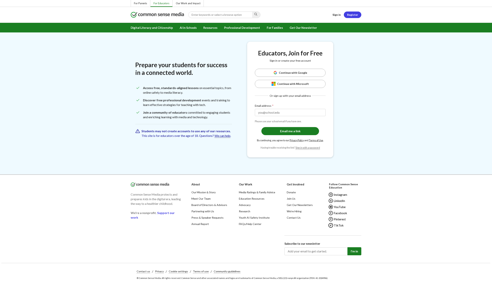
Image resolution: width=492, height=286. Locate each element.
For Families (275, 27)
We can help (222, 135)
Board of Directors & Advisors (209, 205)
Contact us (143, 271)
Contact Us (294, 217)
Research (244, 211)
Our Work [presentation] (245, 184)
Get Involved (295, 184)
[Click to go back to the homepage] (159, 15)
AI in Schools (188, 27)
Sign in (336, 14)
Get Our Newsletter (303, 27)
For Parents (140, 3)
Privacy (159, 271)
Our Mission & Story (203, 192)
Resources (210, 27)
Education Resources (251, 198)
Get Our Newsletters (300, 205)
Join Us (291, 198)
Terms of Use (316, 140)
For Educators (161, 3)
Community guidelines (227, 271)
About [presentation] (195, 184)
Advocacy (245, 205)
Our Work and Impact (188, 3)
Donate (291, 192)
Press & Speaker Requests (207, 217)
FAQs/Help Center (250, 224)
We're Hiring (294, 211)
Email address (263, 105)
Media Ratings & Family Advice (257, 192)
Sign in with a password (308, 147)
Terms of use (201, 271)
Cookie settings (178, 271)
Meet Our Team (201, 198)
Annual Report (200, 224)
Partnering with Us (202, 211)
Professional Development (242, 27)
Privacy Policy (297, 140)
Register (352, 14)
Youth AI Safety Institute (254, 217)
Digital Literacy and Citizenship (152, 27)
